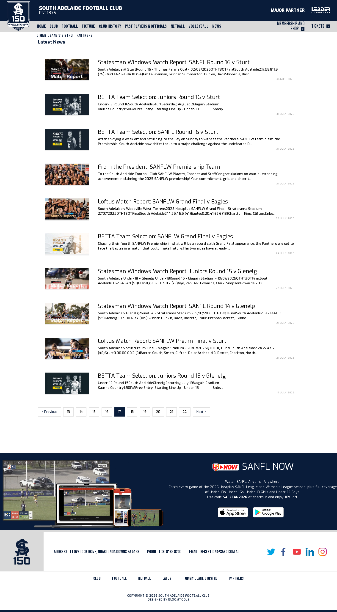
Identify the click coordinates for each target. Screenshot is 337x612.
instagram (322, 552)
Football (70, 26)
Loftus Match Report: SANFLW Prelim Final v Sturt (162, 341)
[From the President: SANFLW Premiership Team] (67, 174)
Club (54, 26)
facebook (284, 552)
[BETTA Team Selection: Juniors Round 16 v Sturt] (67, 104)
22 (185, 412)
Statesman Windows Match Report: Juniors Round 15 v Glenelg (177, 271)
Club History (110, 26)
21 (171, 412)
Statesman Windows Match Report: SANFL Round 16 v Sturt (174, 62)
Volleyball (198, 26)
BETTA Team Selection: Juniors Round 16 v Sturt (159, 97)
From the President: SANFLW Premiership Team (159, 166)
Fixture (88, 26)
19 (144, 412)
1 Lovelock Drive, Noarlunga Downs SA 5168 (104, 551)
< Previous (49, 412)
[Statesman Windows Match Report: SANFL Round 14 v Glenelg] (67, 313)
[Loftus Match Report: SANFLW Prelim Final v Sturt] (67, 348)
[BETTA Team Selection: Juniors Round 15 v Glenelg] (67, 383)
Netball (178, 26)
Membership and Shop (290, 26)
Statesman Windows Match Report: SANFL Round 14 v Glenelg (176, 306)
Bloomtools (178, 599)
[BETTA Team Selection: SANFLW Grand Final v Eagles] (67, 243)
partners (236, 578)
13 (68, 412)
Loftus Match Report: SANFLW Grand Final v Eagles (163, 201)
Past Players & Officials (146, 26)
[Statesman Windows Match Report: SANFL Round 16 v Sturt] (67, 69)
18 (132, 412)
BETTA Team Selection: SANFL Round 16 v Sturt (158, 132)
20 (158, 412)
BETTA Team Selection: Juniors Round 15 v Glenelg (162, 375)
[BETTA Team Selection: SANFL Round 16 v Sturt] (67, 139)
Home (41, 26)
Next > (201, 412)
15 (94, 412)
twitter (271, 552)
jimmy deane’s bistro (201, 578)
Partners (84, 35)
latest (168, 578)
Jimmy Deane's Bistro (55, 35)
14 (81, 412)
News (216, 26)
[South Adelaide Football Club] (18, 16)
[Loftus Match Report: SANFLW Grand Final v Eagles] (67, 209)
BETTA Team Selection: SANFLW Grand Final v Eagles (165, 236)
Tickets (317, 26)
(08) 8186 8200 (170, 551)
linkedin (310, 552)
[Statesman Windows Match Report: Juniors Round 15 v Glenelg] (67, 278)
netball (144, 578)
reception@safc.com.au (220, 551)
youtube (297, 552)
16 (106, 412)
